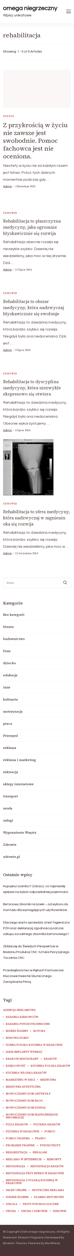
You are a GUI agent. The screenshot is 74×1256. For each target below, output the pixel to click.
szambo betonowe (49, 1197)
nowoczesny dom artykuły (28, 1093)
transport (10, 796)
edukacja (10, 675)
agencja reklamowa (19, 1010)
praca (7, 723)
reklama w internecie (24, 1159)
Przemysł (10, 735)
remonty (54, 1159)
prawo (40, 1138)
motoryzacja (13, 711)
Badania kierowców (22, 1017)
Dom (6, 651)
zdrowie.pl (11, 856)
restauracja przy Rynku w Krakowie (35, 1173)
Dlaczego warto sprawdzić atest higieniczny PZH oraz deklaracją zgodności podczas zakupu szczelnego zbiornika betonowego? (36, 928)
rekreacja (10, 772)
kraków (50, 1058)
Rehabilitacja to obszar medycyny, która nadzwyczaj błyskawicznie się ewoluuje (33, 307)
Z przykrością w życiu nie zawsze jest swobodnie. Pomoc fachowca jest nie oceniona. (35, 140)
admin (7, 186)
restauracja (15, 1166)
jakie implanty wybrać (24, 1051)
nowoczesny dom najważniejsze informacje (32, 1116)
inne (6, 687)
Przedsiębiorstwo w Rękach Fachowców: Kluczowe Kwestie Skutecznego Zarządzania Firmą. (33, 976)
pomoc (49, 1131)
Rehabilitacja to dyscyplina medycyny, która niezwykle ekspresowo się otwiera (32, 388)
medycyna (48, 1079)
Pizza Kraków (17, 1124)
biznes (8, 626)
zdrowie (59, 1211)
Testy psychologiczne (41, 1204)
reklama (9, 747)
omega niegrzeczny (30, 8)
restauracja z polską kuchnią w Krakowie (32, 1182)
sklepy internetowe (18, 784)
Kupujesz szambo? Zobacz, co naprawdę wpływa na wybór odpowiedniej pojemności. (36, 889)
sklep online (16, 1190)
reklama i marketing (19, 760)
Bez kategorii (13, 614)
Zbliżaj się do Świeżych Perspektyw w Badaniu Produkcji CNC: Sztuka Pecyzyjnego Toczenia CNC (36, 952)
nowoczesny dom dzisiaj (26, 1107)
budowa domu (17, 1038)
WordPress (52, 1243)
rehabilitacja (17, 1152)
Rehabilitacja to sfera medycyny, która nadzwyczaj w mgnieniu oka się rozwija (36, 518)
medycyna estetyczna (23, 1086)
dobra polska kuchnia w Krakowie (34, 1044)
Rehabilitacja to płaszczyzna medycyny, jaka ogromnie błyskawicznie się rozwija (32, 227)
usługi (8, 116)
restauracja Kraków (47, 1166)
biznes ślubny (17, 1031)
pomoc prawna (18, 1138)
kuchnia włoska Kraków (26, 1072)
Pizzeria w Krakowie (22, 1131)
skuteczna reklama (48, 1190)
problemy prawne (20, 1145)
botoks (39, 1031)
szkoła (11, 1204)
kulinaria (10, 699)
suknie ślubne (17, 1197)
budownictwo (14, 639)
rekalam (40, 1152)
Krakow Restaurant (22, 1058)
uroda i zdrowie (34, 1211)
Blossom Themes (15, 1243)
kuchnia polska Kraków (50, 1065)
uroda (7, 808)
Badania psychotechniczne (28, 1024)
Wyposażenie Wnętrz (19, 832)
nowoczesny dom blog (24, 1100)
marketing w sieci (20, 1079)
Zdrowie (10, 213)
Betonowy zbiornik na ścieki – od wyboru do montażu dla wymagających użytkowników (35, 907)
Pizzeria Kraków (46, 1124)
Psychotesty (50, 1145)
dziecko (9, 663)
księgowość (15, 1065)
